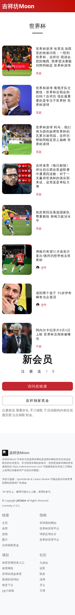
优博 (42, 579)
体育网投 (7, 568)
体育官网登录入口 (13, 563)
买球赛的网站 (48, 523)
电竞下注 (7, 585)
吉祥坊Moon (18, 6)
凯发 (42, 574)
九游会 (44, 563)
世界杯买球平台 (49, 528)
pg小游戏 (8, 590)
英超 (39, 73)
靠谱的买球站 (10, 579)
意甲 (44, 268)
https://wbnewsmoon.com (27, 466)
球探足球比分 (48, 534)
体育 (5, 528)
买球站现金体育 (12, 574)
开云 (42, 585)
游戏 (5, 534)
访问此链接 (37, 386)
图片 (5, 539)
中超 (39, 346)
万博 (42, 590)
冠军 (42, 568)
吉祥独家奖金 (37, 400)
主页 (5, 523)
